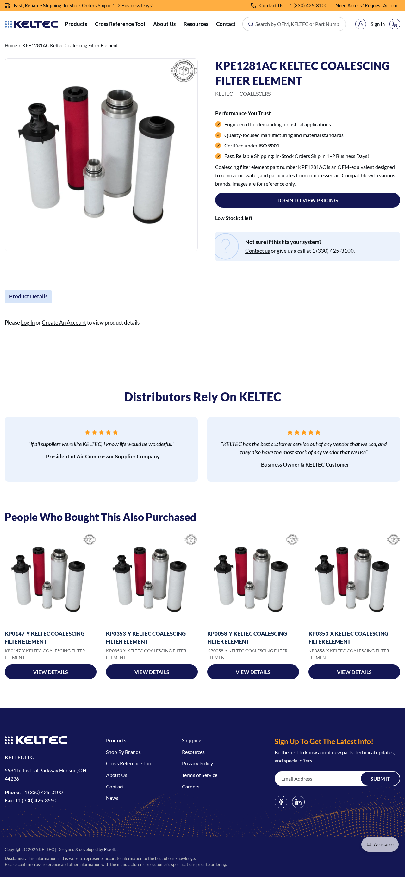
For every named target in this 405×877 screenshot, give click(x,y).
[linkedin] (298, 802)
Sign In (378, 24)
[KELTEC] (32, 24)
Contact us (257, 250)
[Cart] (394, 24)
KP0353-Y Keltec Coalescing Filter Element (146, 637)
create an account (64, 322)
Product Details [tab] (28, 296)
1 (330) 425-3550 (37, 800)
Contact (226, 24)
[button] (76, 24)
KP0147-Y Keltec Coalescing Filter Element (44, 637)
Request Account (382, 5)
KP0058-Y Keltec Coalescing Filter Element (247, 637)
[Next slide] (397, 579)
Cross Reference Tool (120, 24)
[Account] (360, 24)
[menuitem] (76, 24)
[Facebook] (281, 802)
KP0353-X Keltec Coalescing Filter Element (348, 637)
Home (11, 45)
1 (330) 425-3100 (308, 5)
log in (28, 322)
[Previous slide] (8, 579)
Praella (110, 849)
